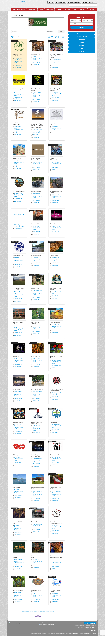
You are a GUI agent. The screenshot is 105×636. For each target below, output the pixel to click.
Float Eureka (53, 422)
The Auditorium (17, 158)
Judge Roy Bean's (18, 422)
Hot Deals (58, 9)
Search (81, 27)
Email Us (94, 630)
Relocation (82, 9)
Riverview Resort (36, 255)
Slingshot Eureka (36, 191)
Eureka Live (53, 224)
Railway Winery (35, 356)
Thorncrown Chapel (18, 590)
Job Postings (46, 611)
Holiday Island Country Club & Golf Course (19, 289)
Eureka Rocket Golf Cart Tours (36, 422)
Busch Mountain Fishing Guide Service (56, 522)
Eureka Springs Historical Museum (36, 159)
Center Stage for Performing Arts (35, 455)
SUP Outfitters (16, 487)
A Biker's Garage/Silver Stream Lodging (56, 390)
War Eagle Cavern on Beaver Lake (18, 123)
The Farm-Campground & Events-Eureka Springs (56, 56)
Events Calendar (33, 611)
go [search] (61, 31)
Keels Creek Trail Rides (37, 389)
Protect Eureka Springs (19, 9)
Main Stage (16, 455)
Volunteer (67, 9)
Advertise (91, 9)
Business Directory (26, 611)
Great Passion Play (18, 389)
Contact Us (52, 611)
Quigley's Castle (35, 288)
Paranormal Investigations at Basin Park (56, 557)
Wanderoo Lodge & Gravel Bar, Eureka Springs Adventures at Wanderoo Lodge (37, 125)
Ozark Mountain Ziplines (35, 323)
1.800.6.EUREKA (92, 629)
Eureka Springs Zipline (19, 191)
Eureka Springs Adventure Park (54, 159)
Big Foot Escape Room (19, 89)
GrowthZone (75, 633)
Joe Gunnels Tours (36, 224)
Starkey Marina (35, 522)
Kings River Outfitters (18, 255)
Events (41, 9)
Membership (49, 9)
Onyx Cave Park (35, 54)
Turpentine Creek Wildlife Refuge (17, 55)
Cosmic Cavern (54, 255)
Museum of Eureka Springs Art (36, 591)
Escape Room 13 (54, 455)
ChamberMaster (88, 633)
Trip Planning (31, 9)
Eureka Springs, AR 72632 (87, 627)
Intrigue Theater (17, 356)
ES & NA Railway (55, 322)
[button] (12, 37)
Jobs (75, 9)
